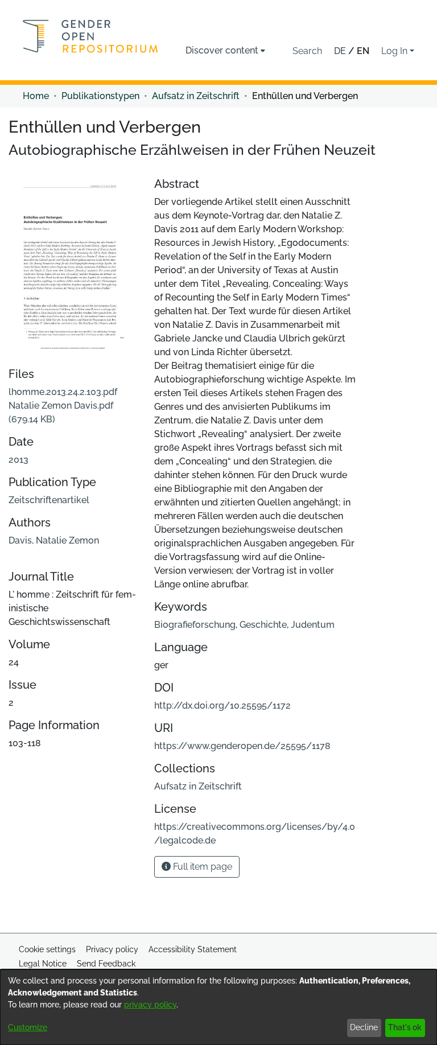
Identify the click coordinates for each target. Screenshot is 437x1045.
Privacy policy (112, 949)
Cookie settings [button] (47, 949)
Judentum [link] (313, 624)
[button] (307, 51)
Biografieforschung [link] (195, 624)
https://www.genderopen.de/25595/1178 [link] (242, 745)
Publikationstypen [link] (100, 95)
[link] (63, 405)
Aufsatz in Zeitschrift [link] (196, 95)
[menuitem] (225, 50)
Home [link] (36, 95)
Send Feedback (106, 963)
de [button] (341, 51)
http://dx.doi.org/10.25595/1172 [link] (222, 705)
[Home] (90, 36)
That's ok (405, 1027)
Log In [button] (395, 51)
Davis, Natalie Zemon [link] (54, 540)
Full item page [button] (201, 866)
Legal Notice (43, 963)
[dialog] (218, 1007)
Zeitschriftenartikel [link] (49, 500)
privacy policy (150, 1004)
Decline (364, 1027)
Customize (27, 1027)
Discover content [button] (221, 50)
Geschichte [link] (263, 624)
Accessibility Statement (193, 949)
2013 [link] (18, 459)
